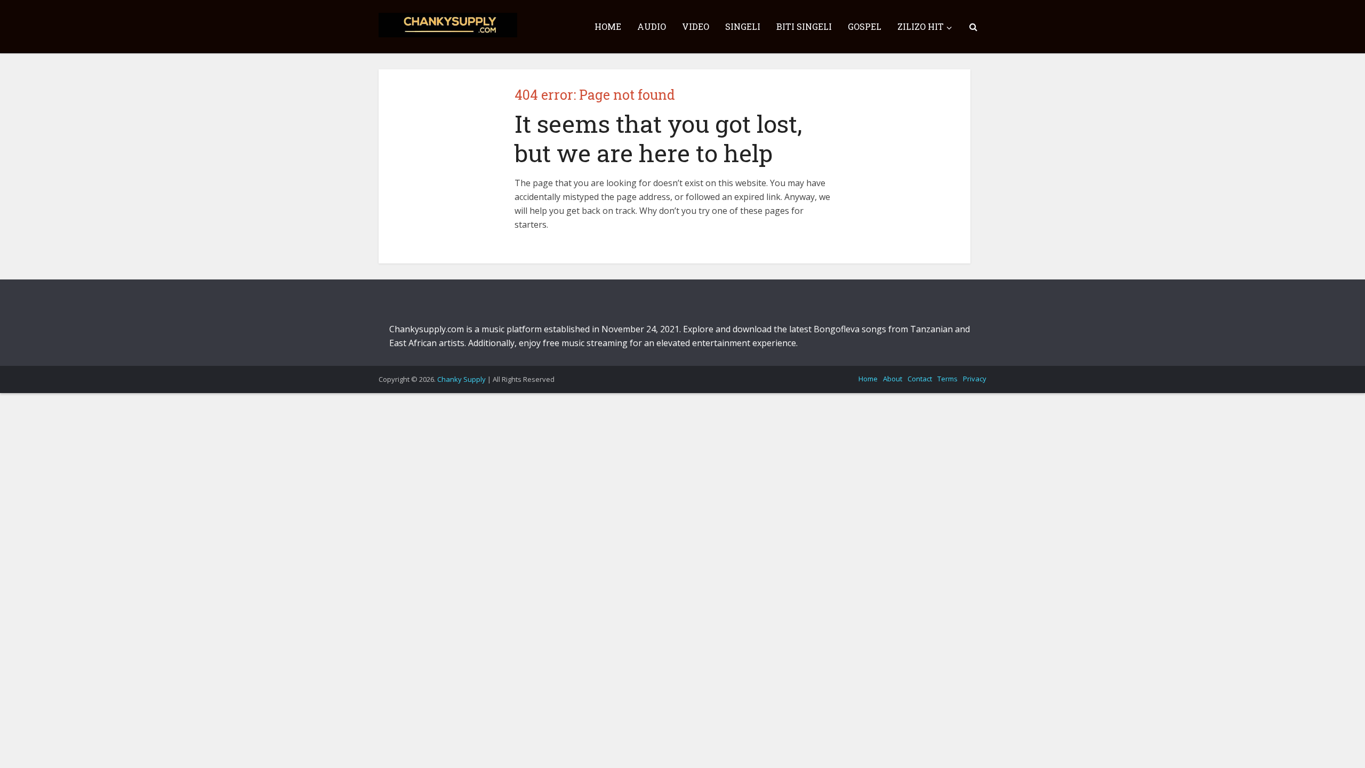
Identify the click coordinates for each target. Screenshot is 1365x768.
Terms (947, 378)
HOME (608, 26)
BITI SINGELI (804, 26)
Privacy (974, 378)
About (892, 378)
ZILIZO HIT (920, 26)
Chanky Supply (461, 379)
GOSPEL (864, 26)
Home (868, 378)
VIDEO (695, 26)
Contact (920, 378)
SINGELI (742, 26)
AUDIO (651, 26)
